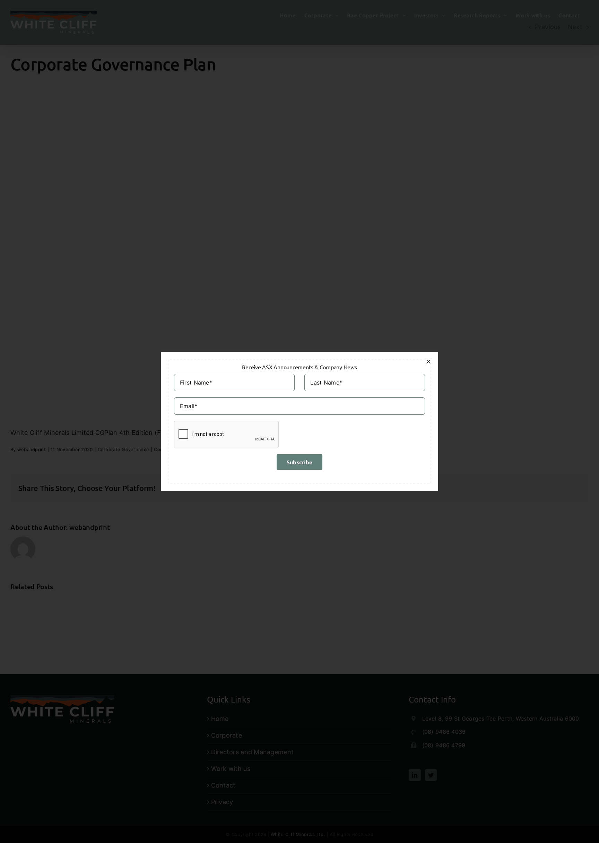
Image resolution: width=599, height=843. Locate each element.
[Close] (428, 361)
